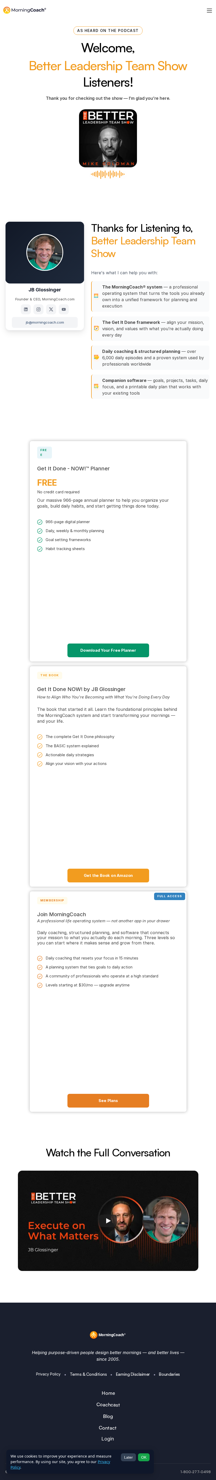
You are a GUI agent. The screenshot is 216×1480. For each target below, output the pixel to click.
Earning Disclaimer (133, 1374)
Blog (108, 1416)
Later (128, 1457)
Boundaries (169, 1374)
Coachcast (108, 1405)
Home (108, 1393)
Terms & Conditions (88, 1374)
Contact (108, 1428)
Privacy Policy (48, 1374)
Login (107, 1439)
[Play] (108, 1220)
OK (143, 1457)
